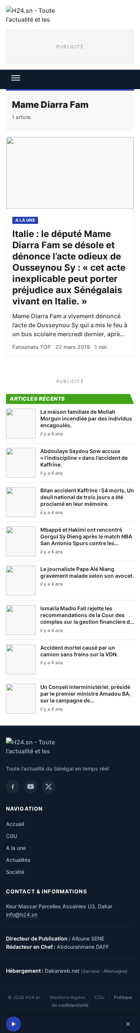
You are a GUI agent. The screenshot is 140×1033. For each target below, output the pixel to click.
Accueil (15, 824)
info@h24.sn (21, 914)
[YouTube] (30, 786)
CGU (11, 836)
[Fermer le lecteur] (128, 1024)
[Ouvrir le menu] (15, 78)
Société (15, 872)
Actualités (18, 860)
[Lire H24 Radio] (13, 1024)
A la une (25, 220)
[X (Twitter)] (48, 786)
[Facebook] (12, 786)
